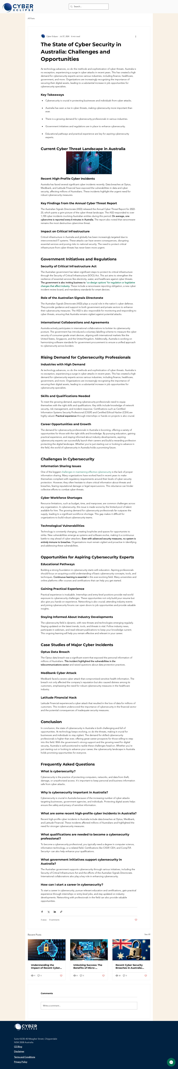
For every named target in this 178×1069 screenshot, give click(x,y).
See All (147, 934)
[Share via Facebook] (42, 911)
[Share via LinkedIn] (55, 911)
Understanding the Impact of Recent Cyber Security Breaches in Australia (45, 966)
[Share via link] (61, 911)
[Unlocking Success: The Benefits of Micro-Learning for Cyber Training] (89, 949)
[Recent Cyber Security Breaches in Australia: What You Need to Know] (131, 949)
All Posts (31, 18)
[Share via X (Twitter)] (48, 911)
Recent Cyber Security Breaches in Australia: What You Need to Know (131, 966)
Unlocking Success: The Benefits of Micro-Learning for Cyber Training (87, 966)
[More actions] (135, 36)
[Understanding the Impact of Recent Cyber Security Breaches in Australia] (47, 949)
